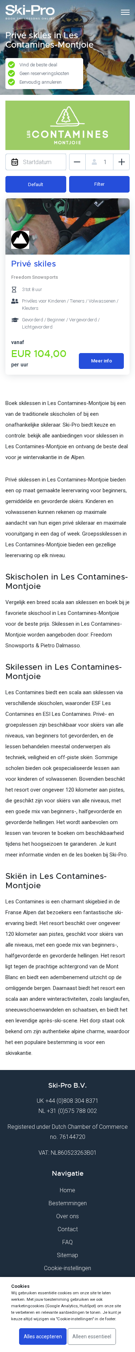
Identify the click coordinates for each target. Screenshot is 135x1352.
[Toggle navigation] (125, 12)
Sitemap (67, 1255)
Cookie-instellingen (67, 1268)
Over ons (67, 1216)
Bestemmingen (68, 1203)
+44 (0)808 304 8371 (72, 1100)
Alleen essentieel (91, 1336)
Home (67, 1190)
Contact (68, 1229)
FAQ (67, 1242)
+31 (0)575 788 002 (72, 1110)
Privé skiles (33, 264)
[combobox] (35, 184)
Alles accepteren (43, 1336)
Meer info (101, 361)
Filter (99, 184)
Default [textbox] (35, 184)
